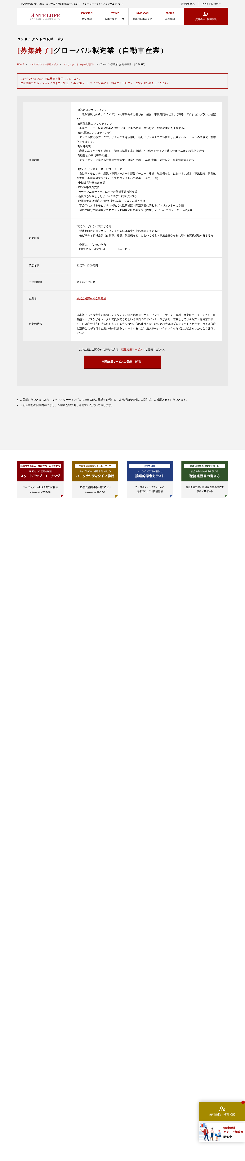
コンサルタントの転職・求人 (43, 64)
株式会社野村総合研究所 (91, 298)
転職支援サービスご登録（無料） (122, 361)
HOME (20, 64)
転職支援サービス (132, 349)
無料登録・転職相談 (205, 19)
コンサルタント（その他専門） (79, 64)
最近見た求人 (188, 3)
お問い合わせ (213, 3)
